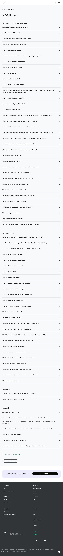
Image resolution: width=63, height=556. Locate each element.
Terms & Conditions (4, 549)
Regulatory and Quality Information (42, 549)
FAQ (36, 534)
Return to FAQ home (11, 461)
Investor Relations (36, 520)
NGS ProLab (6, 511)
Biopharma (35, 525)
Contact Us (37, 531)
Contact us (17, 454)
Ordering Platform (7, 502)
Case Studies (35, 493)
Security (52, 549)
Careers (34, 517)
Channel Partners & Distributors (10, 514)
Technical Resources (37, 488)
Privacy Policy (31, 549)
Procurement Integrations (9, 491)
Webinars (35, 491)
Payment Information (5, 551)
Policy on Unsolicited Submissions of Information (18, 549)
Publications (35, 496)
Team (34, 514)
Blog (34, 499)
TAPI (4, 488)
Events (34, 522)
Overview (5, 499)
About (34, 511)
